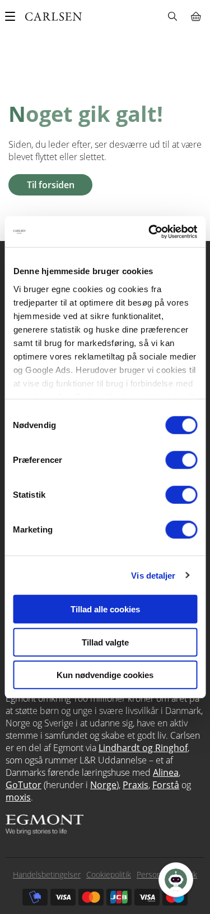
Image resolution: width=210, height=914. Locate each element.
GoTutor (23, 785)
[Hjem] (53, 16)
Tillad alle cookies (105, 609)
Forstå (165, 785)
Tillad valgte (105, 642)
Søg (172, 16)
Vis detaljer (153, 575)
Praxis (135, 785)
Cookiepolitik (108, 874)
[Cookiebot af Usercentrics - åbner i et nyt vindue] (149, 231)
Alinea (166, 772)
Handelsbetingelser (47, 874)
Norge (103, 785)
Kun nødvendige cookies (105, 675)
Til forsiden (50, 185)
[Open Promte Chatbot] (175, 879)
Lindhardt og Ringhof (143, 748)
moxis (18, 797)
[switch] (181, 460)
